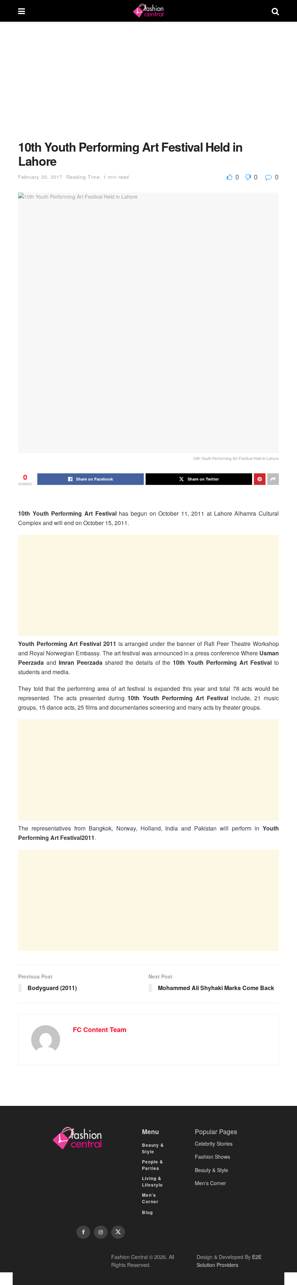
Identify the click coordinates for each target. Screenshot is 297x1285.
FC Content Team (99, 1029)
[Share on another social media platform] (273, 479)
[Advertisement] (148, 86)
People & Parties (152, 1164)
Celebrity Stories (214, 1143)
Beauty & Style (153, 1148)
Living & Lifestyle (152, 1181)
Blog (147, 1212)
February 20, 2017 (40, 176)
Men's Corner (210, 1183)
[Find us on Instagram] (101, 1232)
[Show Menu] (21, 11)
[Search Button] (275, 11)
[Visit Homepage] (148, 11)
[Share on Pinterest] (259, 479)
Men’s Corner (150, 1198)
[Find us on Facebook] (83, 1232)
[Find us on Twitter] (118, 1232)
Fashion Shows (212, 1156)
